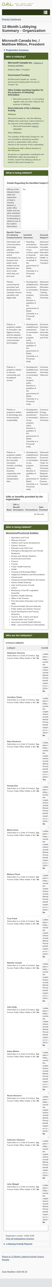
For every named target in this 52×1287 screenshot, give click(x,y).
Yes (37, 655)
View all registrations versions (20, 1239)
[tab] (26, 50)
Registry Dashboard (11, 19)
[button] (26, 12)
